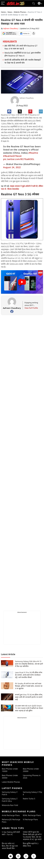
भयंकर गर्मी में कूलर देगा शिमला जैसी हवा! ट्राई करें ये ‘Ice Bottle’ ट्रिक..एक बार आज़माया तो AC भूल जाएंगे (32, 835)
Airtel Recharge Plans (11, 815)
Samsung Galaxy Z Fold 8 (9, 793)
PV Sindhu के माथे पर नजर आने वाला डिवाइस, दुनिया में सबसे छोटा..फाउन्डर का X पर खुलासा (28, 686)
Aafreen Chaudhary (11, 28)
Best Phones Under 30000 (10, 776)
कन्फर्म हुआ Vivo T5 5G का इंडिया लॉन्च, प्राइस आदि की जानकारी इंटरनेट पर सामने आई (29, 697)
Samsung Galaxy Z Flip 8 (32, 793)
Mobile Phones (20, 12)
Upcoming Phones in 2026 (31, 776)
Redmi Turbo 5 (29, 798)
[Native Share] (34, 33)
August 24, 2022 (12, 167)
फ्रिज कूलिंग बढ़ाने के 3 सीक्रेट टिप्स (30, 844)
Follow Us (26, 33)
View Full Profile (31, 308)
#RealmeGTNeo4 (12, 155)
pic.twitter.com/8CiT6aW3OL (18, 159)
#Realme (33, 152)
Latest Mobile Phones (11, 782)
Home (3, 12)
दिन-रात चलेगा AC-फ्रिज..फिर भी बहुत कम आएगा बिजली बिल (10, 845)
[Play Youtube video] (22, 282)
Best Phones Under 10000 (10, 770)
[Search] (34, 3)
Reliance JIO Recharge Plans (11, 820)
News (10, 12)
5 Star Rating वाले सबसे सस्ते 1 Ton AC (11, 833)
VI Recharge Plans (30, 819)
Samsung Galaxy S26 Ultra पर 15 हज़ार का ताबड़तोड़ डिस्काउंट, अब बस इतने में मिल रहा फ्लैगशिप (29, 663)
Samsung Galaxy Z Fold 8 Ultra (9, 799)
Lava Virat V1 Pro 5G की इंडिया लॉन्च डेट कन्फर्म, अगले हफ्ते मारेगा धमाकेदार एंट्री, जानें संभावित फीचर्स (28, 674)
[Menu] (3, 3)
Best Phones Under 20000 (31, 770)
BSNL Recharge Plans (32, 815)
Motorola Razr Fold (10, 805)
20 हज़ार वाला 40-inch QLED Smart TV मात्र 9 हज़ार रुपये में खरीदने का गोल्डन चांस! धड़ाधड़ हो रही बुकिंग (29, 708)
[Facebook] (11, 311)
